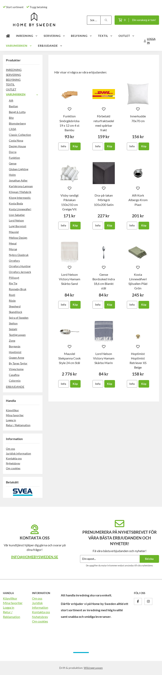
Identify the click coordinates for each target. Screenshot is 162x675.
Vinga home (16, 369)
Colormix (15, 380)
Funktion (14, 157)
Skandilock (15, 312)
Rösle (12, 300)
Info (63, 146)
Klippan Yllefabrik (20, 192)
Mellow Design (18, 237)
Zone (12, 340)
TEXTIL (103, 35)
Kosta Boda (16, 203)
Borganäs (14, 346)
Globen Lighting (18, 169)
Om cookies (13, 468)
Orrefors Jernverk (20, 272)
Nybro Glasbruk (18, 255)
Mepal (13, 243)
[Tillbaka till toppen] (153, 669)
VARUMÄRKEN (16, 45)
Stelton (13, 323)
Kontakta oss (14, 458)
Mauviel (14, 232)
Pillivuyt (14, 277)
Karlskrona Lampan (21, 186)
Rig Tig (13, 283)
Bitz (11, 117)
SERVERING (52, 35)
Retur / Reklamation (18, 425)
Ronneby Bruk (17, 289)
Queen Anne (16, 357)
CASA (12, 129)
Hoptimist (15, 352)
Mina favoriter (15, 415)
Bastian (13, 106)
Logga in (11, 420)
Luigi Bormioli (17, 226)
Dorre (12, 152)
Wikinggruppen (93, 667)
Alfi (11, 100)
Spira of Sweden (18, 317)
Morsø (13, 249)
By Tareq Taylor (18, 363)
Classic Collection (20, 134)
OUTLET (124, 35)
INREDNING (24, 35)
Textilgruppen (17, 335)
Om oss (10, 448)
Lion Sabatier (17, 215)
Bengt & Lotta (17, 112)
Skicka (149, 558)
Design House (17, 146)
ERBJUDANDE (48, 45)
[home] (8, 36)
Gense (12, 163)
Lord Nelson (16, 220)
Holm (12, 174)
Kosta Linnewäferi (20, 209)
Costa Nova (16, 140)
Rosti (12, 295)
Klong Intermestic (20, 197)
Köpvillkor (12, 410)
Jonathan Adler (18, 180)
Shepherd (15, 306)
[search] (106, 20)
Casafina (14, 374)
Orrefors (14, 260)
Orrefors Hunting (19, 266)
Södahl (13, 329)
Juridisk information (18, 453)
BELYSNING (79, 35)
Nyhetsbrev (13, 463)
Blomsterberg (17, 123)
